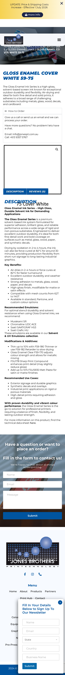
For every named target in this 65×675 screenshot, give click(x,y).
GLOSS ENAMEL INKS (21, 49)
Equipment (18, 624)
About (24, 591)
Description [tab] (15, 191)
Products (36, 591)
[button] (59, 40)
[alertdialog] (32, 9)
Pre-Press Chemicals (18, 644)
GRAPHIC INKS (23, 46)
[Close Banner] (61, 3)
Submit (32, 515)
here (33, 422)
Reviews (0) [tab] (37, 191)
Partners (50, 591)
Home (7, 46)
